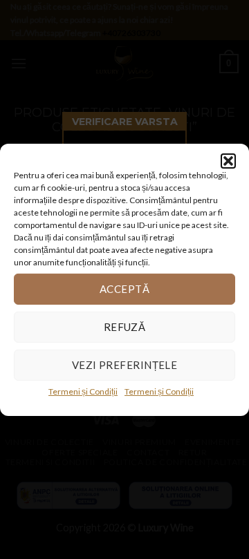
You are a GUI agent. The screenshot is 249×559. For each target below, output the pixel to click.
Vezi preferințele (125, 365)
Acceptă (124, 289)
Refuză (125, 327)
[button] (228, 160)
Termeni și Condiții (83, 391)
